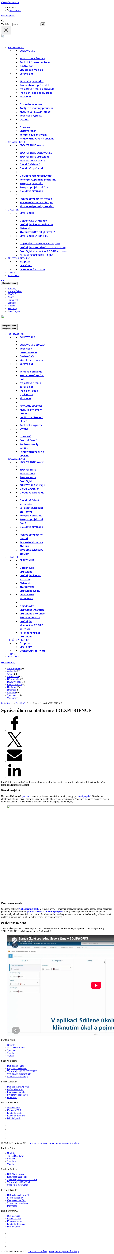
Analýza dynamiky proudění (36, 108)
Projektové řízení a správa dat (38, 89)
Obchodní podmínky (37, 1143)
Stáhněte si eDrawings (17, 1076)
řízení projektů (84, 796)
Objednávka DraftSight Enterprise (40, 243)
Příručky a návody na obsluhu (37, 138)
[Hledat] (2, 21)
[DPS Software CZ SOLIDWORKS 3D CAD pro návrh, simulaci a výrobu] (9, 42)
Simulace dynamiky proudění (37, 206)
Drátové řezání (28, 131)
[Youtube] (9, 1133)
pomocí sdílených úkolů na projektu (45, 911)
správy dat (26, 796)
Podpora (25, 261)
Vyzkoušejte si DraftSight (19, 1074)
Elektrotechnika (14, 684)
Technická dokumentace (35, 62)
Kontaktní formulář (16, 1115)
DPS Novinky (8, 662)
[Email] (14, 761)
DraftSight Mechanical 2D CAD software (43, 251)
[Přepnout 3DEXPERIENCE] (53, 459)
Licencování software (32, 269)
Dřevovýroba (13, 679)
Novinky (12, 288)
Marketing (12, 308)
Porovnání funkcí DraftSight (36, 255)
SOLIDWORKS (27, 51)
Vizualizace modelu (31, 70)
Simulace (25, 96)
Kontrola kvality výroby (33, 134)
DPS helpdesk (8, 15)
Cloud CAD (13, 676)
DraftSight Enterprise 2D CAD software (42, 247)
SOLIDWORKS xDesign (32, 160)
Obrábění (25, 127)
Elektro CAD (27, 66)
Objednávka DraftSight (33, 220)
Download (12, 1097)
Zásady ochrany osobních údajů (64, 1143)
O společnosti (13, 1107)
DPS (3, 703)
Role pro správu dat (31, 183)
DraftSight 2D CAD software (36, 224)
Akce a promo (13, 668)
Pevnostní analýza (31, 104)
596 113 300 (15, 10)
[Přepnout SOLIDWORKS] (53, 334)
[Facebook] (14, 730)
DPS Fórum (26, 265)
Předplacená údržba (16, 1092)
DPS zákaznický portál (18, 1086)
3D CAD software (15, 1047)
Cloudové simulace (31, 191)
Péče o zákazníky (15, 1089)
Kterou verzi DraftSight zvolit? (37, 232)
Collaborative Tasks (29, 909)
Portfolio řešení (15, 291)
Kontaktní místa (14, 1113)
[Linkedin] (14, 777)
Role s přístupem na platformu (38, 179)
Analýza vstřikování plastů (35, 112)
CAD (9, 673)
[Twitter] (14, 746)
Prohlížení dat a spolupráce (36, 93)
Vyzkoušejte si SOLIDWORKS (22, 1071)
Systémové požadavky (17, 1094)
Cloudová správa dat (32, 168)
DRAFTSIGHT (27, 213)
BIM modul (26, 228)
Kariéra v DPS (14, 1110)
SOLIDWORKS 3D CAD (32, 58)
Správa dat (26, 73)
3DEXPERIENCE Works (32, 145)
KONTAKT (13, 275)
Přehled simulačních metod (36, 198)
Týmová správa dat (31, 81)
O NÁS (11, 272)
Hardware (11, 687)
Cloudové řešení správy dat (36, 176)
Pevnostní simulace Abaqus (36, 202)
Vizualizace (12, 698)
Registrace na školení (17, 1068)
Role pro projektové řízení (35, 187)
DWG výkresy (14, 682)
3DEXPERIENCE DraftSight (34, 156)
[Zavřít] (6, 30)
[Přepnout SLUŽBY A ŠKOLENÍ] (53, 640)
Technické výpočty (31, 115)
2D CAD (12, 294)
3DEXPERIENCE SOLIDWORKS (36, 153)
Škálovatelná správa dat (34, 85)
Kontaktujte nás (15, 311)
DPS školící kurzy (15, 1066)
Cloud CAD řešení (30, 164)
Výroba (24, 119)
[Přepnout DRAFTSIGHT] (53, 557)
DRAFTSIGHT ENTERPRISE (34, 236)
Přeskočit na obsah (10, 2)
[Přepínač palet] (57, 280)
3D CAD (12, 297)
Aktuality (11, 671)
